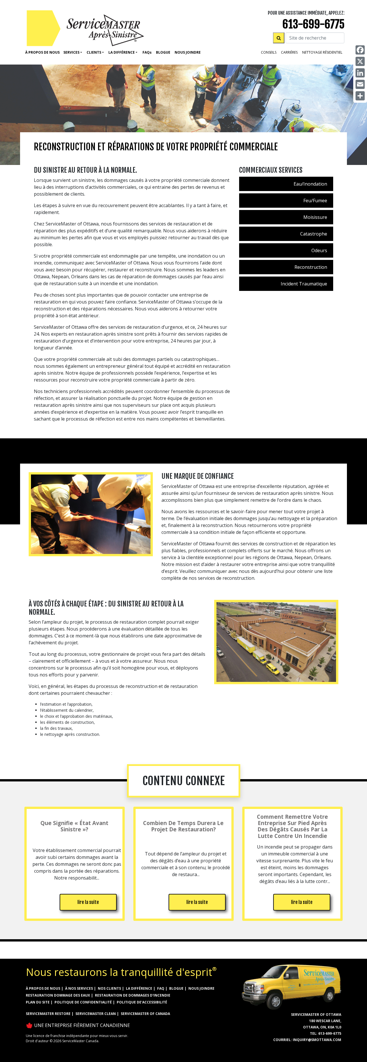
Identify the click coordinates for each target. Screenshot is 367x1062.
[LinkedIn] (360, 73)
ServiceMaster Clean (95, 1013)
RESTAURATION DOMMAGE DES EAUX (58, 995)
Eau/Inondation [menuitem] (310, 184)
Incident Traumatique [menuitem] (304, 284)
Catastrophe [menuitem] (313, 234)
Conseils (268, 52)
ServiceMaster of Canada (145, 1013)
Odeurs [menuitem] (319, 250)
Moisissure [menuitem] (315, 217)
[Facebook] (360, 50)
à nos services (79, 988)
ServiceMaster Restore (48, 1013)
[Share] (360, 96)
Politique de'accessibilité (142, 1002)
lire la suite (88, 902)
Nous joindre (201, 988)
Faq (147, 52)
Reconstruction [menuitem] (310, 267)
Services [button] (71, 52)
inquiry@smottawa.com (317, 1039)
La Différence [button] (121, 52)
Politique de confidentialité (83, 1002)
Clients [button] (94, 52)
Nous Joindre (188, 52)
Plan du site (38, 1002)
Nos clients (109, 988)
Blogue (163, 52)
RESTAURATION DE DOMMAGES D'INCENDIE (132, 995)
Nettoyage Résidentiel (322, 52)
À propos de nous (42, 52)
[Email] (360, 84)
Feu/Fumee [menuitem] (315, 200)
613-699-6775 (313, 24)
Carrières (289, 52)
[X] (360, 61)
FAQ (160, 988)
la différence (139, 988)
